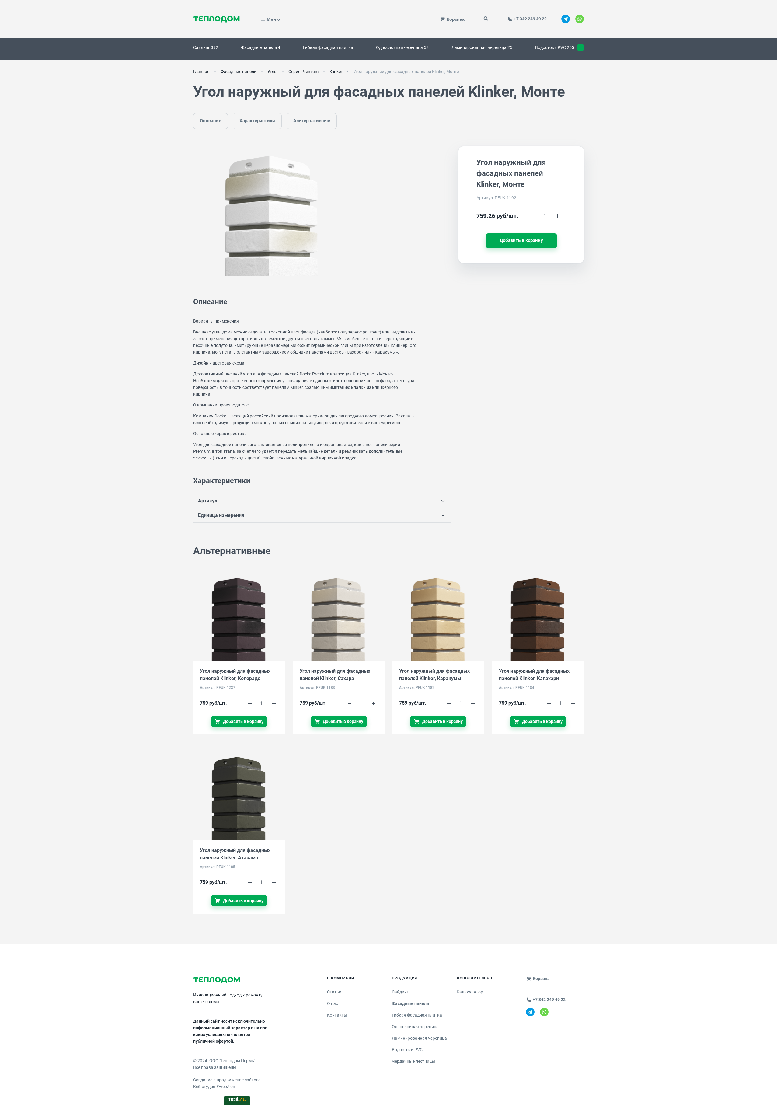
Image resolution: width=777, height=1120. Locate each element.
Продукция (404, 978)
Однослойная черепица (415, 1026)
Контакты (337, 1015)
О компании (340, 978)
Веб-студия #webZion (214, 1086)
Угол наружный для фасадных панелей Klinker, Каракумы (434, 674)
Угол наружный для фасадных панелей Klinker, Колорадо (235, 674)
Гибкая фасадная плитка (328, 47)
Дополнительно (474, 978)
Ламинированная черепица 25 (481, 47)
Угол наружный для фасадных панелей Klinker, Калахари (534, 674)
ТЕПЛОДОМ (216, 19)
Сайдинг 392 (205, 47)
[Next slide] (580, 47)
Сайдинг (400, 991)
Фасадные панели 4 (260, 47)
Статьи (334, 991)
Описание (210, 121)
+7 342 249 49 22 (549, 999)
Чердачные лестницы (413, 1061)
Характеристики (257, 121)
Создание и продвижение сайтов (226, 1079)
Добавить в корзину (521, 240)
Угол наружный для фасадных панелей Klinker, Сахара (335, 674)
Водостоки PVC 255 (554, 47)
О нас (332, 1003)
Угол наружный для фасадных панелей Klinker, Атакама (235, 853)
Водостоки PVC (407, 1049)
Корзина (541, 978)
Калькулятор (470, 991)
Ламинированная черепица (419, 1038)
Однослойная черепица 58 (402, 47)
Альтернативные (311, 121)
